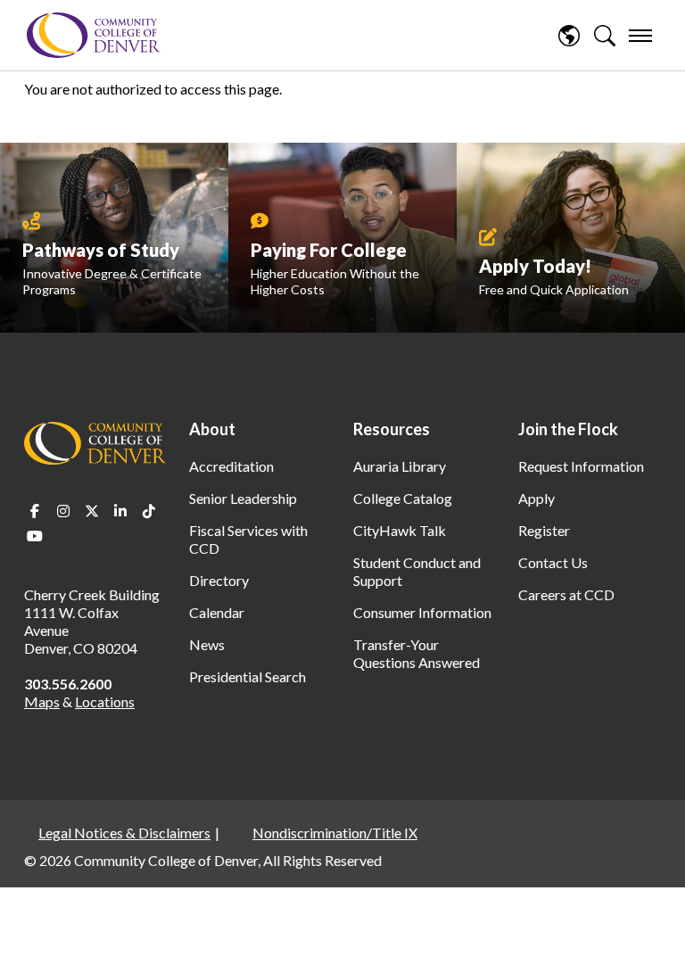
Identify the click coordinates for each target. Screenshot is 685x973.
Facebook (34, 511)
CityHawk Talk (399, 530)
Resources (391, 429)
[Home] (94, 35)
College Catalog (402, 498)
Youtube (34, 536)
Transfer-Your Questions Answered (416, 653)
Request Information (581, 466)
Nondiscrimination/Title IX (334, 832)
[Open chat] (649, 933)
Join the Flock (568, 429)
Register (544, 530)
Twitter (92, 511)
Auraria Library (399, 466)
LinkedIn (120, 511)
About (212, 429)
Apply (536, 498)
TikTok (149, 511)
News (207, 644)
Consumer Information (422, 612)
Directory (219, 580)
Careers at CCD (566, 594)
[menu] (640, 36)
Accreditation (231, 466)
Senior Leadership (243, 498)
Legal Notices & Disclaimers (124, 832)
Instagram (63, 511)
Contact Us (553, 562)
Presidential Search (247, 676)
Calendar (216, 612)
